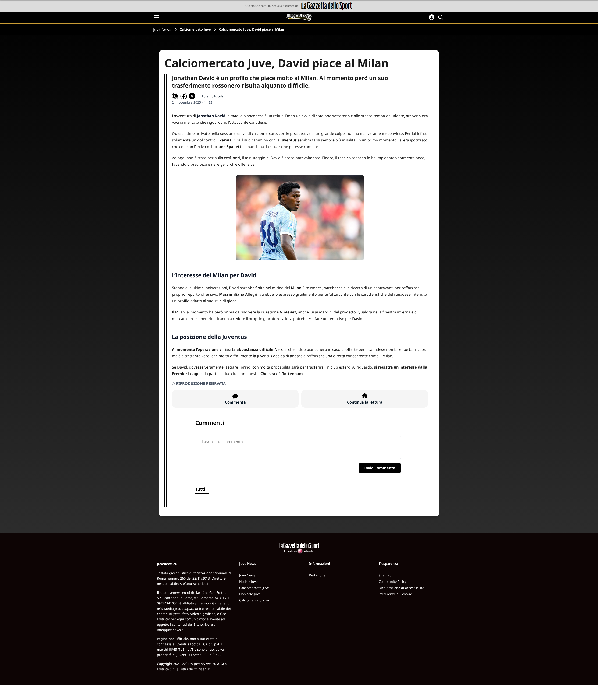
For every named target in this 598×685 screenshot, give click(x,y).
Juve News (162, 29)
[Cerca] (441, 17)
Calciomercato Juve (195, 29)
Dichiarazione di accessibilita (401, 588)
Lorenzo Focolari (213, 96)
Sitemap (385, 575)
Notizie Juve (248, 581)
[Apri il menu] (156, 17)
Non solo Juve (249, 594)
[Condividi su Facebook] (183, 96)
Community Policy (392, 581)
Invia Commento (379, 468)
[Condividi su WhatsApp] (175, 96)
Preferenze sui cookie (395, 594)
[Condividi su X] (192, 96)
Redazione (317, 575)
